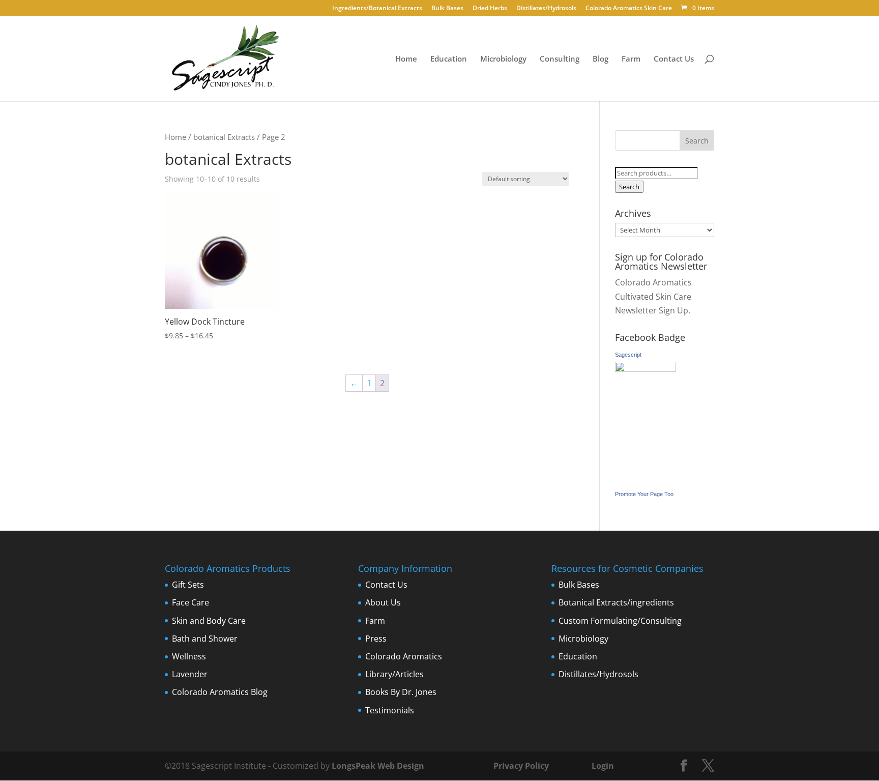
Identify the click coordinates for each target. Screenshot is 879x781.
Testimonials (389, 710)
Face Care (190, 602)
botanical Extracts (224, 137)
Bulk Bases (447, 8)
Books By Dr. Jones (400, 692)
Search (629, 186)
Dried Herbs (490, 8)
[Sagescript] (645, 368)
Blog (600, 59)
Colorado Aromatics (403, 656)
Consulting (559, 59)
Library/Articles (394, 674)
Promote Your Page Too (644, 494)
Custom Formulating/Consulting (620, 620)
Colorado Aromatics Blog (220, 692)
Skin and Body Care (209, 620)
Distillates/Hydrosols (546, 8)
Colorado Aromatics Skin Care (628, 8)
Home (406, 59)
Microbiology (503, 59)
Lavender (190, 674)
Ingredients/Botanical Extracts (377, 8)
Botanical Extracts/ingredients (616, 602)
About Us (383, 602)
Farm (631, 59)
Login (603, 765)
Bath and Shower (205, 638)
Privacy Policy (520, 765)
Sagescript (628, 355)
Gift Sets (188, 584)
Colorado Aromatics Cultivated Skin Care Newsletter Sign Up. (653, 296)
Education (448, 59)
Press (376, 638)
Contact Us (674, 59)
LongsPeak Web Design (378, 765)
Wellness (189, 656)
